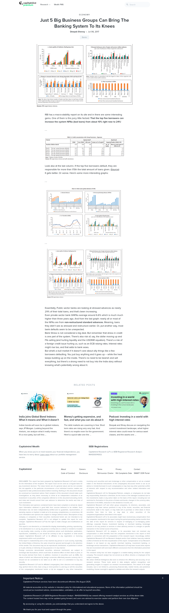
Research (44, 4)
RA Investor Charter (105, 473)
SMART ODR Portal (141, 473)
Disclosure (83, 473)
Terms (99, 469)
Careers (82, 469)
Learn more (45, 454)
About (63, 469)
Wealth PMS (59, 4)
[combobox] (137, 4)
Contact (137, 469)
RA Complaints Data (124, 473)
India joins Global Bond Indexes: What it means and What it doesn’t (39, 418)
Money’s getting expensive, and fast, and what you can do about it (83, 418)
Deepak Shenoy (77, 31)
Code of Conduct (68, 473)
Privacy (118, 469)
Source (115, 169)
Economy (84, 15)
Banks (84, 37)
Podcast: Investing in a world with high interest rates (128, 418)
